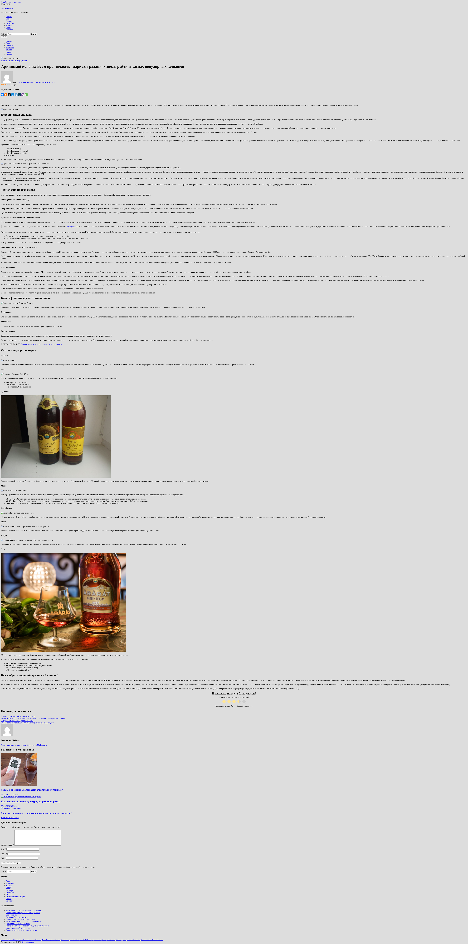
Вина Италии (46, 940)
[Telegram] (16, 94)
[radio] (224, 701)
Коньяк (9, 25)
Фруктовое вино (146, 940)
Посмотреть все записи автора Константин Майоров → (24, 745)
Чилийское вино (157, 940)
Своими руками (121, 940)
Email (4, 854)
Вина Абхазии (14, 940)
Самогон (9, 21)
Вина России (65, 940)
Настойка (10, 23)
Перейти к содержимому (11, 2)
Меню (4, 37)
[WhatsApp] (26, 94)
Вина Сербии (74, 940)
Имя (3, 849)
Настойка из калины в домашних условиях (24, 910)
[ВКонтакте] (2, 94)
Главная (9, 17)
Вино (8, 19)
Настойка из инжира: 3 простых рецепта (23, 913)
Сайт (3, 858)
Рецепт (112, 940)
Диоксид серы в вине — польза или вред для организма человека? (36, 813)
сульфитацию (73, 226)
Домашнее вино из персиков (18, 924)
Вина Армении (36, 940)
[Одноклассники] (5, 94)
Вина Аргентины (25, 940)
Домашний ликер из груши (17, 917)
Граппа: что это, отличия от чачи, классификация (41, 344)
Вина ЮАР (83, 940)
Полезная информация (17, 60)
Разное (8, 899)
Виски (89, 940)
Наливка (9, 30)
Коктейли (10, 883)
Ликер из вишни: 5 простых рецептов (21, 930)
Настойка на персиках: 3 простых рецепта (23, 921)
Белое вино (5, 940)
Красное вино (97, 940)
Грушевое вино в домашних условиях (21, 919)
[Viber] (22, 94)
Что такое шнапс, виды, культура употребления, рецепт (30, 801)
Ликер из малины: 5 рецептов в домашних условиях (27, 926)
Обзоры (9, 894)
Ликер (8, 28)
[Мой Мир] (12, 94)
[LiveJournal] (19, 94)
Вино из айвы (11, 915)
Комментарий (7, 845)
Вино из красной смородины (18, 928)
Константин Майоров (28, 82)
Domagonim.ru (7, 8)
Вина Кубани (55, 940)
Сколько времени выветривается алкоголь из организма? (32, 789)
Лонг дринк (106, 940)
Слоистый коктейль (133, 940)
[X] (9, 94)
